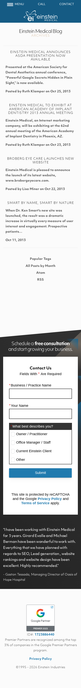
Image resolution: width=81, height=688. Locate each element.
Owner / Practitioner (31, 434)
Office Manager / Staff (33, 442)
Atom (40, 273)
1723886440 (44, 634)
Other (20, 460)
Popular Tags (40, 259)
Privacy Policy (50, 499)
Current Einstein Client (34, 451)
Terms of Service (35, 503)
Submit (40, 473)
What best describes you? (32, 426)
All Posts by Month (40, 266)
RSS (40, 279)
